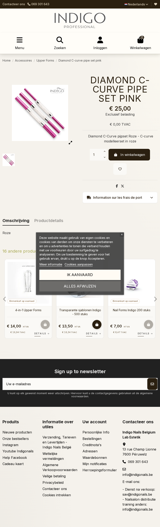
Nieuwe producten (17, 432)
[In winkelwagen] (45, 324)
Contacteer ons (13, 4)
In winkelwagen (132, 155)
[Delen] (117, 186)
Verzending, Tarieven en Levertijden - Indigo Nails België (59, 442)
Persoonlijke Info (95, 432)
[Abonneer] (152, 384)
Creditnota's (91, 445)
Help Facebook (14, 457)
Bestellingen (91, 439)
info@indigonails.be (137, 475)
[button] (4, 299)
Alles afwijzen (80, 286)
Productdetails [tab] (48, 220)
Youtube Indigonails (18, 451)
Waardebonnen (94, 457)
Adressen (90, 451)
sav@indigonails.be (137, 494)
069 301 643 (138, 462)
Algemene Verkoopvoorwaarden (59, 467)
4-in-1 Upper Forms (28, 310)
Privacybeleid (53, 482)
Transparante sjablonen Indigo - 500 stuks (80, 312)
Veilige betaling (54, 476)
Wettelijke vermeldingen (53, 456)
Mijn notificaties (94, 464)
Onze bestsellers (15, 439)
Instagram (10, 445)
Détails (42, 333)
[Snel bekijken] (151, 273)
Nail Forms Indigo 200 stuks (131, 310)
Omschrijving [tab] (15, 220)
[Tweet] (122, 186)
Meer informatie (50, 264)
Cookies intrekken (56, 495)
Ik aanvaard (80, 275)
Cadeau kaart (13, 464)
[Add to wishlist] (120, 169)
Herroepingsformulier (99, 470)
